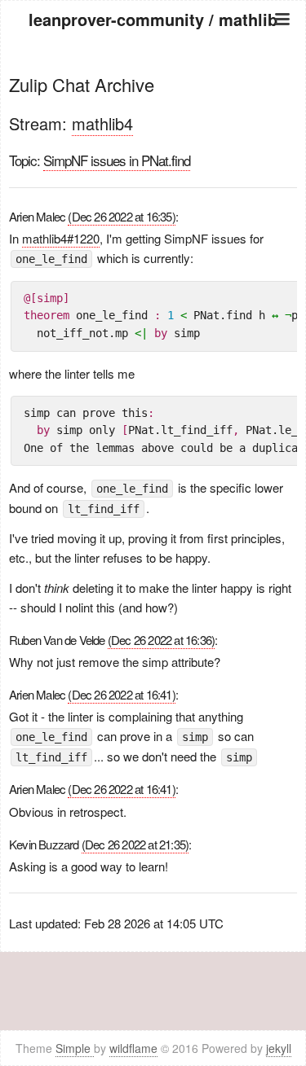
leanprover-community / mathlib (153, 19)
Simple (74, 1048)
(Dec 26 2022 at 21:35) (135, 844)
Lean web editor (153, 124)
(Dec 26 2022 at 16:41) (121, 694)
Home (153, 63)
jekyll (278, 1048)
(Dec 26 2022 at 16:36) (161, 639)
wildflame (133, 1048)
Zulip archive (153, 83)
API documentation (153, 103)
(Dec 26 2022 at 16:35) (121, 216)
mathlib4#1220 (61, 238)
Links (153, 144)
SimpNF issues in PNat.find (116, 160)
